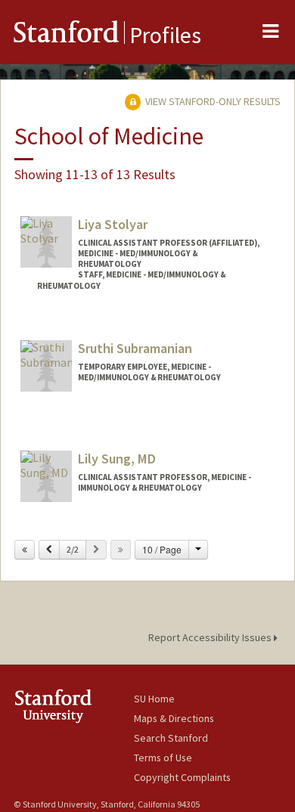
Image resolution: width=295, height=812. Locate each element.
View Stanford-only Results (212, 101)
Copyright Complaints (182, 777)
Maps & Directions (174, 718)
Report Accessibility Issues (211, 637)
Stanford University (74, 705)
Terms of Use (163, 757)
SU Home (154, 698)
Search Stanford (171, 738)
